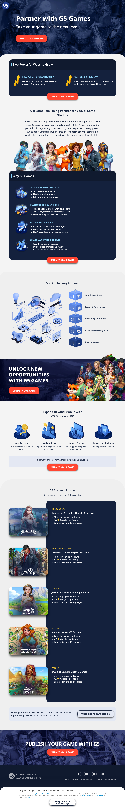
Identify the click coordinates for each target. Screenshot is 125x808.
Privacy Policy (86, 779)
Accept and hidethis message (62, 802)
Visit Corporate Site (93, 713)
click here (30, 797)
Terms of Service (71, 779)
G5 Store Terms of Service (105, 779)
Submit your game (31, 38)
